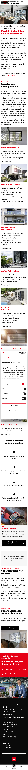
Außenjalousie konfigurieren (12, 543)
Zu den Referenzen (9, 628)
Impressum (7, 747)
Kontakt (5, 741)
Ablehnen (14, 416)
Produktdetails (6, 161)
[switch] (24, 389)
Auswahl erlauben (14, 411)
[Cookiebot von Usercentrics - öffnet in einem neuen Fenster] (19, 353)
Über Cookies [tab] (22, 357)
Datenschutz (7, 745)
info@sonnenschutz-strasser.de (15, 669)
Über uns (6, 743)
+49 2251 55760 (10, 673)
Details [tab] (14, 357)
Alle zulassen (14, 405)
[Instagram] (14, 759)
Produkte (7, 73)
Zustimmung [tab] (5, 357)
